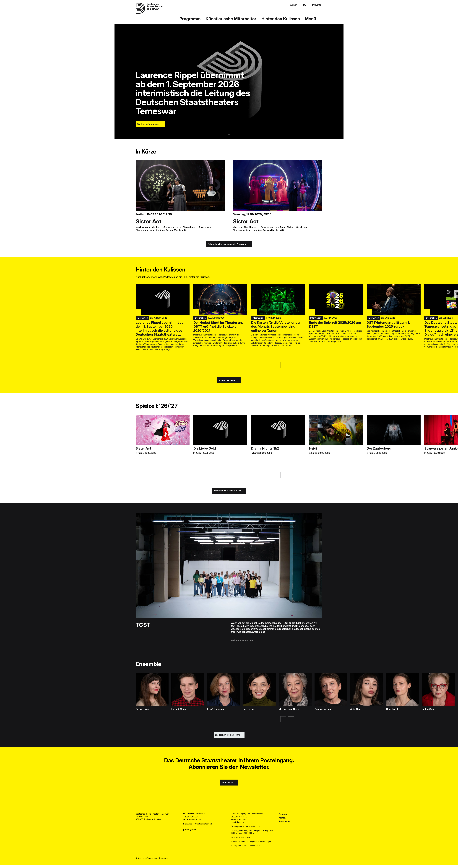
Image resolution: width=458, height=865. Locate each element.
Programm (190, 18)
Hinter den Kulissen (280, 18)
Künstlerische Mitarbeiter (231, 18)
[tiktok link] (236, 804)
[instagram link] (229, 804)
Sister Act (148, 221)
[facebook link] (222, 804)
